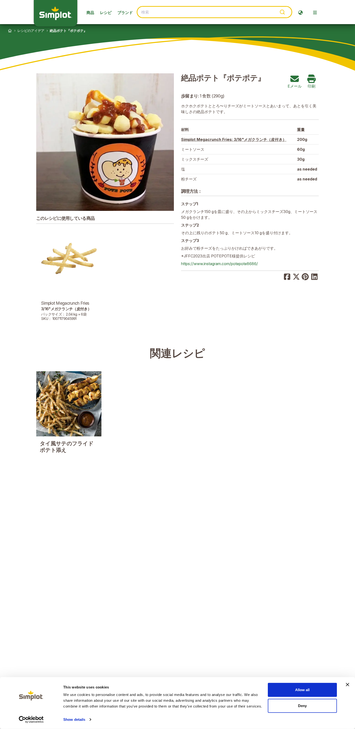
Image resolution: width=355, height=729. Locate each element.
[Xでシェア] (296, 276)
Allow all (302, 690)
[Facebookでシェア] (287, 276)
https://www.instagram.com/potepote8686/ (219, 263)
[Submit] (282, 12)
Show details (74, 719)
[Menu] (315, 12)
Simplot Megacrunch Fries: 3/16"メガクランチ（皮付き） (233, 139)
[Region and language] (300, 12)
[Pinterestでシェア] (305, 276)
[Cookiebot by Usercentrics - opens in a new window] (31, 719)
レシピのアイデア (30, 30)
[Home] (10, 30)
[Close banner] (347, 684)
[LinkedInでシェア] (314, 276)
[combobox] (214, 12)
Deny (302, 705)
